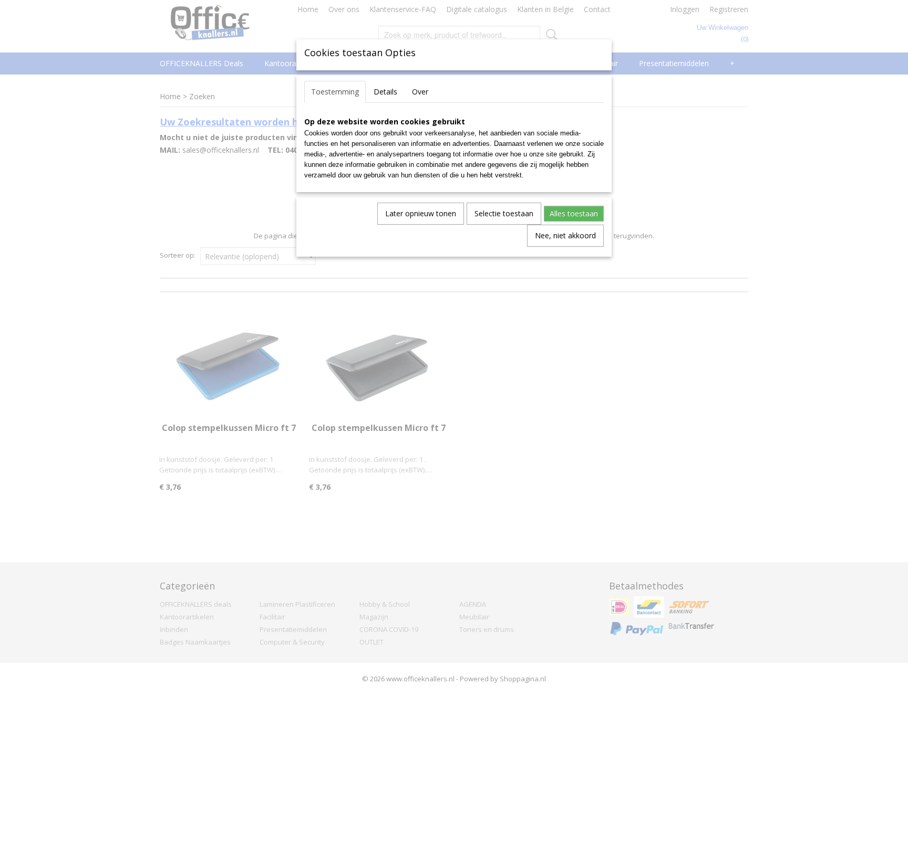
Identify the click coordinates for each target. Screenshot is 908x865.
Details (385, 92)
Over (420, 92)
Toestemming (335, 92)
